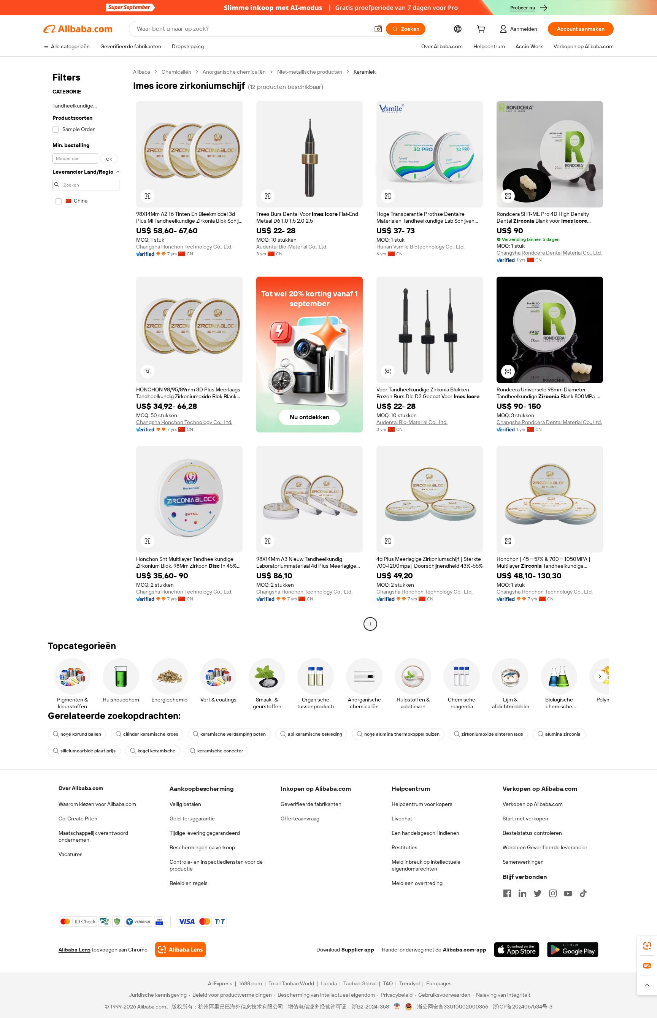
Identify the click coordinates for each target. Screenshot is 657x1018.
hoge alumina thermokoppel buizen (402, 734)
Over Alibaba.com (81, 788)
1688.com (250, 983)
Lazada (329, 983)
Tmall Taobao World (291, 983)
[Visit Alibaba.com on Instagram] (552, 893)
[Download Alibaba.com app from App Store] (517, 949)
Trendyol (409, 983)
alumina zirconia (563, 734)
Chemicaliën (176, 72)
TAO (388, 983)
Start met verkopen (525, 818)
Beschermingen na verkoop (202, 847)
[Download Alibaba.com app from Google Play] (572, 949)
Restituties (404, 847)
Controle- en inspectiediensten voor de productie (216, 865)
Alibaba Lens (74, 950)
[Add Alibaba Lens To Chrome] (180, 949)
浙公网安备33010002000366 (452, 1007)
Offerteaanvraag (300, 818)
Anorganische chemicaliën (234, 72)
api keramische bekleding (315, 734)
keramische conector (220, 751)
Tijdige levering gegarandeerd (205, 833)
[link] (647, 946)
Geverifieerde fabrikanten (311, 804)
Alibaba (141, 72)
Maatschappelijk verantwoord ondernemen (93, 836)
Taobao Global (359, 983)
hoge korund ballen (80, 734)
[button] (378, 28)
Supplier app (357, 950)
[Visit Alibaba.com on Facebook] (507, 893)
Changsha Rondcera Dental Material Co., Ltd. (549, 253)
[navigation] (86, 349)
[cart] (482, 30)
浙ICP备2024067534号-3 (522, 1007)
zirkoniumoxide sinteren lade (492, 734)
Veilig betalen (185, 804)
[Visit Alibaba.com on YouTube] (568, 893)
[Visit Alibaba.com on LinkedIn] (522, 893)
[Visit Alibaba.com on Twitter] (537, 893)
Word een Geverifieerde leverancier (545, 847)
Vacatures (71, 854)
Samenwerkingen (523, 862)
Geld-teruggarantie (192, 818)
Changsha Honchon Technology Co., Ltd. (184, 247)
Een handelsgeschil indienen (425, 833)
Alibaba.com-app (464, 950)
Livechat (402, 818)
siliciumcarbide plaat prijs (88, 751)
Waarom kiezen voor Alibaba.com (97, 804)
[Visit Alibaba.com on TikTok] (583, 893)
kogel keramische (156, 751)
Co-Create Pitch (78, 818)
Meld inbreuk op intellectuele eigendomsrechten (426, 865)
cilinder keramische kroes (150, 734)
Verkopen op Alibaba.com (533, 804)
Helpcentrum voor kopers (422, 804)
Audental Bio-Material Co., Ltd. (291, 247)
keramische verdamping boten (233, 734)
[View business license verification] (397, 1006)
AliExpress (220, 983)
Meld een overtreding (417, 883)
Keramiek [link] (365, 72)
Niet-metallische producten (309, 72)
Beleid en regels (189, 883)
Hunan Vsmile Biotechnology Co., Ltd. (420, 247)
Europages (439, 983)
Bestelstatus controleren (532, 833)
